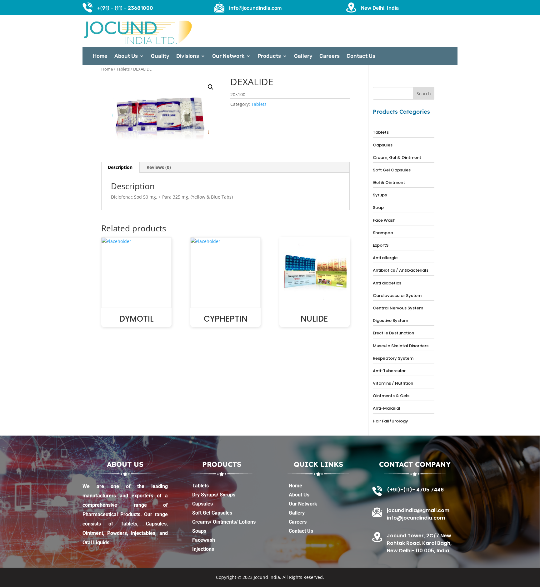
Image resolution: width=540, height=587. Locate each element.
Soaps (199, 531)
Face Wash (384, 220)
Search (424, 93)
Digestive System (390, 320)
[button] (210, 87)
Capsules (382, 145)
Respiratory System (393, 358)
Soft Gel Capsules (392, 170)
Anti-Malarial (386, 408)
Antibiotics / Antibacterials (400, 270)
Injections (203, 549)
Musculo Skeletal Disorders (400, 346)
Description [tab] (120, 167)
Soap (378, 207)
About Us (126, 56)
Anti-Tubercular (389, 371)
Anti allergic (385, 258)
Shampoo (383, 233)
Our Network (228, 56)
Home (100, 56)
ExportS (380, 245)
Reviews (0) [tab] (159, 167)
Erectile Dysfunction (393, 333)
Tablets (123, 69)
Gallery (303, 56)
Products (269, 56)
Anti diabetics (387, 283)
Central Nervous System (398, 308)
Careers (329, 56)
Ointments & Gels (391, 396)
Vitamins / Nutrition (393, 383)
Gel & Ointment (389, 182)
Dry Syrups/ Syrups (213, 495)
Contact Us (361, 56)
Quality (160, 56)
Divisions (187, 56)
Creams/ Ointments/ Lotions (224, 522)
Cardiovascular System (397, 295)
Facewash (203, 540)
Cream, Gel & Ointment (397, 157)
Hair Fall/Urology (390, 421)
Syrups (380, 195)
